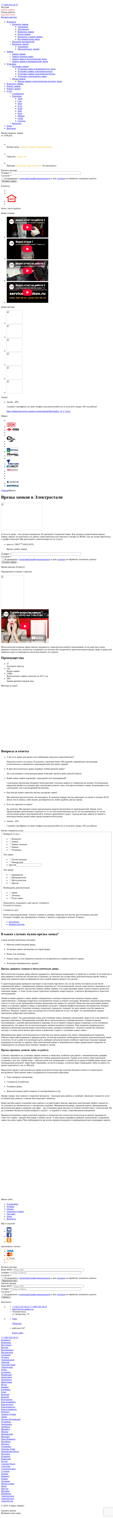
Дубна (4, 1370)
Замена (10, 51)
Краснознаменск (9, 1409)
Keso (20, 113)
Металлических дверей (28, 49)
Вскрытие (11, 22)
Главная (5, 490)
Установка (11, 64)
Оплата (10, 1209)
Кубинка (5, 1412)
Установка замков (20, 66)
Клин (3, 1392)
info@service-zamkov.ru (22, 1309)
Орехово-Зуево (8, 1449)
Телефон (6, 173)
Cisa (19, 101)
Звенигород (6, 1377)
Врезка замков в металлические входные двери (40, 81)
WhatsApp (16, 1323)
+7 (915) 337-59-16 (20, 1307)
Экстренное (23, 29)
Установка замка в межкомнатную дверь (37, 69)
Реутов (4, 1461)
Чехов (4, 1486)
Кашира (5, 1387)
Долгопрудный (8, 1365)
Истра (4, 1384)
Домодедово (7, 1367)
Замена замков (19, 54)
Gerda (20, 118)
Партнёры (17, 96)
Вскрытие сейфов (15, 84)
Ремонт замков (13, 86)
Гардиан (21, 121)
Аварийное (23, 27)
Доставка (11, 1214)
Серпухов (5, 1466)
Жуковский (6, 1374)
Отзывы (10, 1206)
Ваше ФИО (7, 1269)
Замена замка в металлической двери (29, 59)
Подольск (5, 1454)
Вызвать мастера (9, 17)
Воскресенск (7, 1352)
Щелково (5, 1491)
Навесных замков (26, 32)
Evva (20, 106)
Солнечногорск (8, 1469)
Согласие (6, 176)
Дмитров (5, 1362)
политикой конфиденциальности (34, 178)
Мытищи (5, 1436)
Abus (20, 98)
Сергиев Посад (8, 1464)
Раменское (6, 1459)
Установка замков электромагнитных (35, 71)
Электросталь (7, 1498)
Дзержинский (7, 1360)
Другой (12, 865)
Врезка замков (18, 79)
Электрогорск (7, 1496)
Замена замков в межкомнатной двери (30, 61)
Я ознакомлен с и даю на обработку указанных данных (50, 178)
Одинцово (6, 1446)
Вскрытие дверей (20, 44)
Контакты (11, 128)
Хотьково (5, 1481)
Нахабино (5, 1441)
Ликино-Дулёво (8, 1414)
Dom (20, 103)
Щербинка (6, 1493)
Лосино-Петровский (10, 1419)
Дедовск (5, 1357)
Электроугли (7, 1501)
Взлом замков (24, 34)
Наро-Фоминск (8, 1439)
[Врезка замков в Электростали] (12, 608)
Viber (14, 1319)
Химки (4, 1479)
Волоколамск (7, 1350)
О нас (9, 91)
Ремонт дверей (14, 89)
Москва (4, 1431)
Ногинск (5, 1444)
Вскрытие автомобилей (23, 41)
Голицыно (6, 1355)
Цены (9, 126)
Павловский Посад (10, 1451)
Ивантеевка (6, 1382)
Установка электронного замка (32, 76)
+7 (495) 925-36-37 (38, 1307)
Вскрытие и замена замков (30, 37)
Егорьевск (6, 1372)
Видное (4, 1347)
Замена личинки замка (22, 56)
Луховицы (6, 1422)
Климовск (6, 1389)
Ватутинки (6, 1345)
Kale (20, 111)
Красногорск (7, 1404)
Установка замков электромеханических (36, 74)
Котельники (6, 1399)
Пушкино (5, 1456)
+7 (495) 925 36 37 (9, 5)
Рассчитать (14, 922)
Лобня (4, 1417)
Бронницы (6, 1342)
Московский (7, 1434)
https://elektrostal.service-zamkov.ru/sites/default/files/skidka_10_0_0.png (38, 411)
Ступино (5, 1471)
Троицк (4, 1474)
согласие (61, 178)
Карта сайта (17, 1333)
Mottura (21, 116)
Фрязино (5, 1476)
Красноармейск (8, 1402)
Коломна (5, 1394)
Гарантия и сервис (15, 1211)
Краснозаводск (8, 1407)
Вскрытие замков (20, 24)
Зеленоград (6, 1379)
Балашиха (5, 1340)
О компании (18, 93)
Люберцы (5, 1427)
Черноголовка (7, 1483)
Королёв (5, 1397)
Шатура (4, 1488)
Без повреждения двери (29, 39)
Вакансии (16, 123)
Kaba (20, 108)
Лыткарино (6, 1424)
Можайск (5, 1429)
